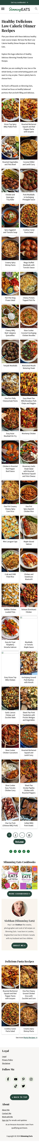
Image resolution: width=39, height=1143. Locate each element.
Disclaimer (6, 1063)
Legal (4, 1056)
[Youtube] (16, 1079)
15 (29, 835)
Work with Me (7, 1117)
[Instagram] (31, 1079)
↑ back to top (19, 1097)
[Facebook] (8, 1079)
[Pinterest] (23, 1079)
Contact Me (6, 1113)
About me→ (19, 945)
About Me (5, 1110)
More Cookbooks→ (19, 893)
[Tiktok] (16, 1086)
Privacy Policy (7, 1060)
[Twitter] (23, 1086)
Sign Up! (5, 1120)
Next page (19, 841)
